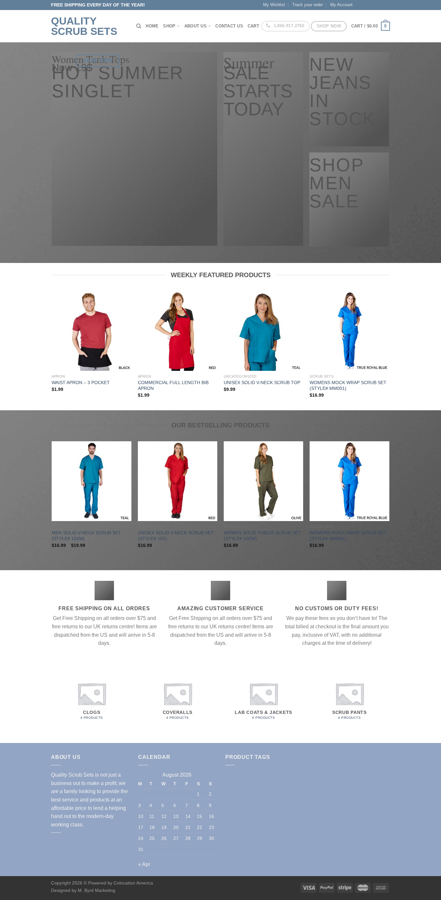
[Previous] (52, 350)
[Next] (389, 350)
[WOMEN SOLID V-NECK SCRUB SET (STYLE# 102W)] (263, 481)
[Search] (138, 26)
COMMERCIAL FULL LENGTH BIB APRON (173, 385)
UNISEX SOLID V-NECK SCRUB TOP (262, 382)
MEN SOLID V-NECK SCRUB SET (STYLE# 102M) (86, 535)
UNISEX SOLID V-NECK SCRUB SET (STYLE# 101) (176, 535)
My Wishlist (274, 4)
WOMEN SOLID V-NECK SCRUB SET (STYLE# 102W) (262, 535)
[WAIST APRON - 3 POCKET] (91, 331)
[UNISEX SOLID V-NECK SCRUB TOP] (263, 331)
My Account (341, 4)
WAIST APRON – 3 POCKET (81, 382)
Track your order (307, 4)
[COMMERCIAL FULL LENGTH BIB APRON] (178, 331)
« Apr (144, 864)
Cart (253, 26)
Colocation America (133, 882)
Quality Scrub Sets (84, 26)
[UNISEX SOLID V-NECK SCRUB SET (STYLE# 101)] (178, 481)
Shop (169, 26)
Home (152, 26)
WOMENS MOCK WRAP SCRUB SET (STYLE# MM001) (348, 385)
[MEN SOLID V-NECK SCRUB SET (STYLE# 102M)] (91, 481)
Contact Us (229, 26)
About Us (195, 26)
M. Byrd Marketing (96, 890)
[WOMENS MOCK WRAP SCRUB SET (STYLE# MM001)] (349, 331)
